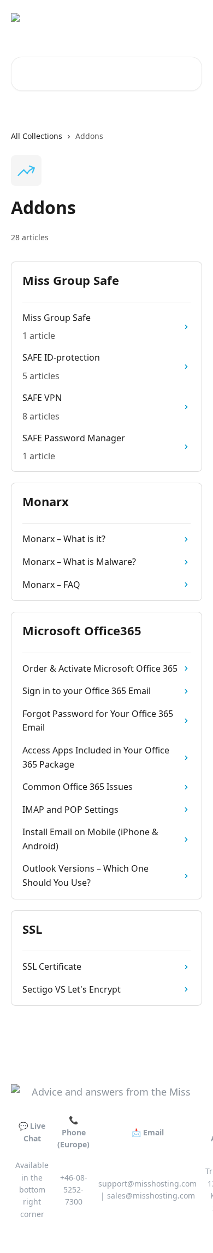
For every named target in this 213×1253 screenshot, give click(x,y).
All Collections (36, 136)
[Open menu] (192, 21)
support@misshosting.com (147, 1183)
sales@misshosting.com (151, 1195)
